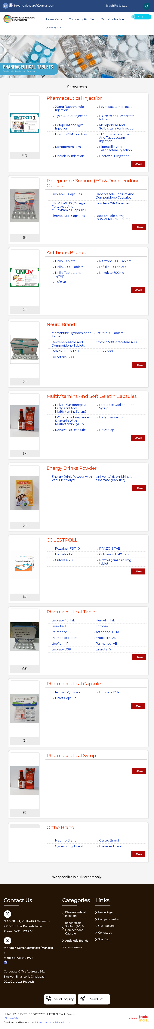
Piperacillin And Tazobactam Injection (115, 148)
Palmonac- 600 (63, 632)
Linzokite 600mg (111, 273)
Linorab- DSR (61, 649)
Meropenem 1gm (68, 147)
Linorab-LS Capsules (67, 194)
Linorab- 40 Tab (63, 620)
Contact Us (53, 28)
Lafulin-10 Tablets (112, 267)
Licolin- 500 (104, 351)
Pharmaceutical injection (75, 98)
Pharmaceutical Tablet (72, 612)
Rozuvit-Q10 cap (67, 692)
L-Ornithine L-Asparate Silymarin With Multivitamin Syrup (72, 421)
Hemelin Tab (64, 554)
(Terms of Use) (12, 1018)
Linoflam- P (60, 643)
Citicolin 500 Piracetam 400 (116, 342)
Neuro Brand (61, 324)
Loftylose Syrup (111, 417)
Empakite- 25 (106, 638)
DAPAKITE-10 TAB (65, 351)
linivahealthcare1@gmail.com (34, 5)
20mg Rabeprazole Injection (69, 108)
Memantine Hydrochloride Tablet (71, 334)
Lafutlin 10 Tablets (109, 333)
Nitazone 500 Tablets (115, 261)
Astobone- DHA (107, 632)
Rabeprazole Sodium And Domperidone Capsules (115, 195)
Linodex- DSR (109, 692)
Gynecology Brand (69, 846)
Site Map (103, 939)
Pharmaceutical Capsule (74, 683)
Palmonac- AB (106, 643)
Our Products (111, 19)
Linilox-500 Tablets (69, 267)
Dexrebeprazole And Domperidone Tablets (68, 343)
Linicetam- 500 (63, 357)
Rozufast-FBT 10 (67, 548)
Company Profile (81, 19)
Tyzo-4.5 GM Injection (71, 116)
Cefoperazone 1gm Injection (69, 126)
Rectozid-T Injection (114, 156)
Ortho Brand (60, 827)
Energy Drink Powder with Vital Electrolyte (72, 478)
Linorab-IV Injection (69, 156)
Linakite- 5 (103, 649)
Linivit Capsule (65, 698)
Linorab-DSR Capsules (68, 216)
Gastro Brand (109, 840)
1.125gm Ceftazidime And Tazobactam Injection (114, 137)
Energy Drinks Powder (72, 468)
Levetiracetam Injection (116, 107)
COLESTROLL (62, 540)
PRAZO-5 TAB (109, 548)
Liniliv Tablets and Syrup (68, 274)
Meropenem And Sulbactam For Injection (117, 126)
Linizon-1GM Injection (71, 134)
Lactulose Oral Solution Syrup (116, 406)
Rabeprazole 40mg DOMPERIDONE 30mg (113, 217)
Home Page (53, 19)
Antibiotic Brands (66, 252)
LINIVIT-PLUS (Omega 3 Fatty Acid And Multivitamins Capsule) (70, 207)
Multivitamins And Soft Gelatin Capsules (92, 396)
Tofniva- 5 (62, 282)
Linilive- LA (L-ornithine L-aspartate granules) (114, 478)
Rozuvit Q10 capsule (70, 430)
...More (138, 163)
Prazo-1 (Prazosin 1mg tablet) (115, 561)
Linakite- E (59, 626)
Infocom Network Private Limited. (53, 1022)
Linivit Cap (106, 430)
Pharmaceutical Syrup (71, 755)
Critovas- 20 (64, 560)
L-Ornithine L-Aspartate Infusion (117, 117)
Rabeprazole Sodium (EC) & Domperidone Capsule (93, 183)
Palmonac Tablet (65, 638)
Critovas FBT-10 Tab (114, 554)
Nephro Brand (66, 840)
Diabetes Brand (110, 846)
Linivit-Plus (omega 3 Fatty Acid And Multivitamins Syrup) (70, 408)
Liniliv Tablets (65, 261)
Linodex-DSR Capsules (113, 203)
